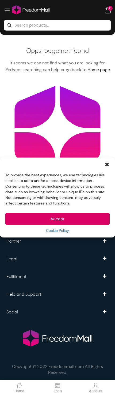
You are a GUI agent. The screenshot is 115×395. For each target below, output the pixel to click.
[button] (107, 164)
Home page (98, 69)
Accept (57, 218)
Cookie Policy (57, 230)
